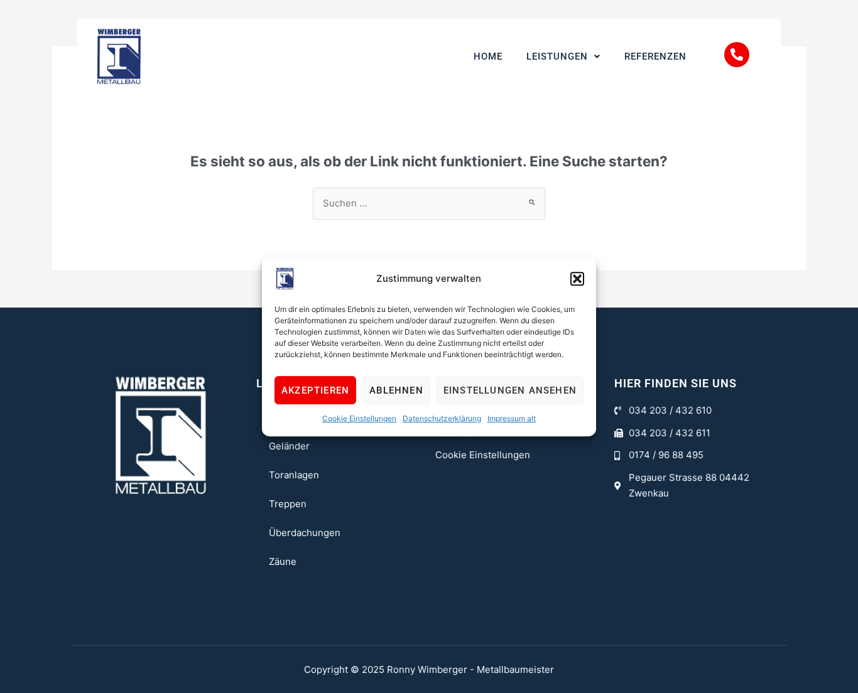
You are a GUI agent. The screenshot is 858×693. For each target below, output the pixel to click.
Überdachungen (304, 533)
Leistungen (557, 56)
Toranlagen (294, 475)
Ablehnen (396, 390)
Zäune (282, 561)
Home (488, 56)
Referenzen (655, 56)
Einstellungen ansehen (510, 390)
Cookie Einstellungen (359, 418)
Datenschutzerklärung (442, 418)
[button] (577, 278)
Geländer (289, 446)
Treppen (288, 504)
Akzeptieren (315, 390)
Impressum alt (511, 418)
